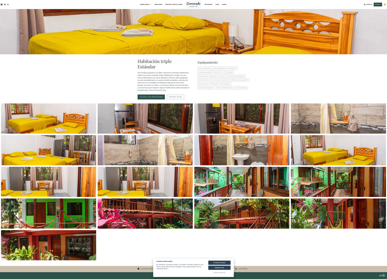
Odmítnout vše (219, 267)
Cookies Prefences (219, 272)
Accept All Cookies (219, 262)
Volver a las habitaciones (151, 97)
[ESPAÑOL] (385, 4)
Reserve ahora (175, 97)
